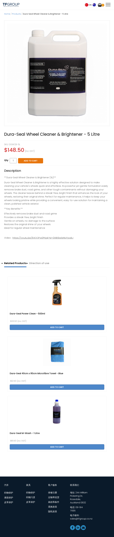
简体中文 (88, 5)
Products (16, 14)
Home (7, 14)
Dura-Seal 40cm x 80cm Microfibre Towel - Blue (36, 373)
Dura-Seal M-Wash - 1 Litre (25, 433)
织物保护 (8, 492)
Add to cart (30, 160)
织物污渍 (30, 497)
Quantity (7, 160)
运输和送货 (53, 497)
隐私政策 (52, 511)
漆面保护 (8, 497)
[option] (57, 73)
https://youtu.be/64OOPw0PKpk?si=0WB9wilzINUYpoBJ (43, 237)
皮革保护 (8, 502)
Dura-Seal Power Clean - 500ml (27, 313)
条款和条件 (53, 502)
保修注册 (52, 492)
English (94, 5)
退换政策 (52, 506)
